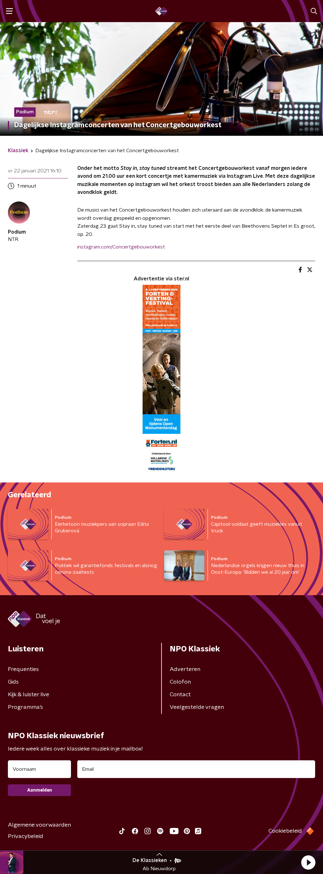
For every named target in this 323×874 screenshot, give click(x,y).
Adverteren (185, 669)
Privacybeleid (25, 836)
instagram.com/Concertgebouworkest (121, 246)
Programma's (25, 707)
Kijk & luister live (28, 694)
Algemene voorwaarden (39, 825)
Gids (13, 682)
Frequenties (23, 669)
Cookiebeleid (285, 831)
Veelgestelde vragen (197, 707)
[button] (308, 862)
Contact (180, 694)
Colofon (180, 682)
